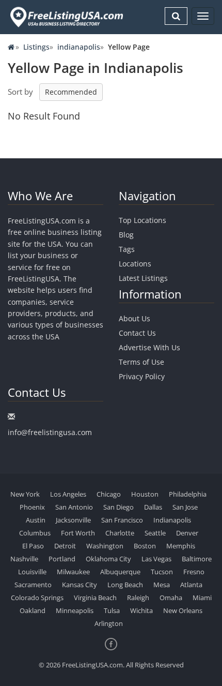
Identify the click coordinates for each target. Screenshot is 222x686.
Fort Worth (78, 533)
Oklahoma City (108, 558)
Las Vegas (156, 558)
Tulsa (112, 610)
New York (25, 494)
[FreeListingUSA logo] (65, 17)
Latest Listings (143, 278)
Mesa (161, 584)
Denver (187, 533)
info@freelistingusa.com (50, 432)
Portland (62, 558)
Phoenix (32, 507)
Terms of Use (141, 362)
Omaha (171, 597)
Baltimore (197, 558)
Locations (135, 264)
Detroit (65, 545)
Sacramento (33, 584)
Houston (144, 494)
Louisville (32, 571)
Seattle (155, 533)
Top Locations (142, 220)
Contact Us (137, 333)
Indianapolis (172, 520)
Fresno (193, 571)
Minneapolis (74, 610)
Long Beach (125, 584)
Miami (202, 597)
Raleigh (138, 597)
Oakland (32, 610)
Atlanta (191, 584)
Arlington (108, 623)
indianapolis (78, 47)
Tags (127, 249)
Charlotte (119, 533)
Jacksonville (73, 520)
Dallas (153, 507)
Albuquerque (120, 571)
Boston (145, 545)
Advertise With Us (149, 347)
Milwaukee (73, 571)
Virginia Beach (95, 597)
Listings (36, 47)
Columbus (35, 533)
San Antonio (74, 507)
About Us (134, 318)
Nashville (24, 558)
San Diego (118, 507)
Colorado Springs (37, 597)
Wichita (141, 610)
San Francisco (122, 520)
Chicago (109, 494)
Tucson (162, 571)
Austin (35, 520)
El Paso (33, 545)
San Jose (185, 507)
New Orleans (182, 610)
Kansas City (79, 584)
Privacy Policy (142, 376)
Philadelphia (188, 494)
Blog (126, 235)
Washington (104, 545)
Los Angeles (68, 494)
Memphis (180, 545)
